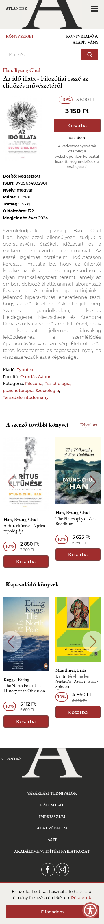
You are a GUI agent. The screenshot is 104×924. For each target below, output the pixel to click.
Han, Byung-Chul (21, 70)
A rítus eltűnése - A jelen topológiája (24, 528)
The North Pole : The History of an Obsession (24, 688)
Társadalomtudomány (26, 397)
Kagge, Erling (16, 679)
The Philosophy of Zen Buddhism (75, 521)
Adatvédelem (52, 828)
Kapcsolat (52, 804)
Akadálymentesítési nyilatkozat (52, 851)
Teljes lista (88, 425)
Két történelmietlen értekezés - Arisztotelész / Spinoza (76, 682)
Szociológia (47, 390)
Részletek (81, 897)
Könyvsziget (20, 36)
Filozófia (33, 383)
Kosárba (77, 125)
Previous (11, 482)
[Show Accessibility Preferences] (90, 910)
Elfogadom (52, 911)
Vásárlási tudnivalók (52, 793)
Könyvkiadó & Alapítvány (82, 39)
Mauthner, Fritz (70, 670)
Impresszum (52, 816)
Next (93, 482)
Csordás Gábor (35, 376)
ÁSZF (52, 839)
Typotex (25, 369)
